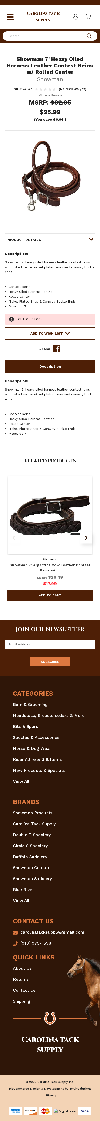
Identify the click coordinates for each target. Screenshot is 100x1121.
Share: (44, 349)
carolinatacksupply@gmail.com (52, 932)
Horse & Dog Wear (32, 748)
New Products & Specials (39, 770)
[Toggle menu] (10, 16)
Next (86, 538)
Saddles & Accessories (36, 737)
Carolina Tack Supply (34, 823)
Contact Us (24, 990)
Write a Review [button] (50, 95)
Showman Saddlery (32, 878)
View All (21, 781)
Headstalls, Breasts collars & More (49, 715)
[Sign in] (75, 17)
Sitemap (51, 1095)
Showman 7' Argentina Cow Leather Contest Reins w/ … (50, 568)
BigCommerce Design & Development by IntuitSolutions (50, 1088)
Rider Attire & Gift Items (37, 759)
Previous (14, 538)
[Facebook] (57, 349)
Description (50, 366)
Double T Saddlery (32, 834)
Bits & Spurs (25, 726)
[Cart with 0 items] (87, 17)
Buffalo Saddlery (30, 856)
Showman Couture (31, 867)
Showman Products (33, 812)
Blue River (23, 889)
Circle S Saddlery (30, 845)
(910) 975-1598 (35, 943)
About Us (22, 968)
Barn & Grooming (30, 704)
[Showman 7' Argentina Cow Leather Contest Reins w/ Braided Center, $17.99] (50, 515)
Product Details (24, 239)
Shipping (21, 1001)
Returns (21, 979)
